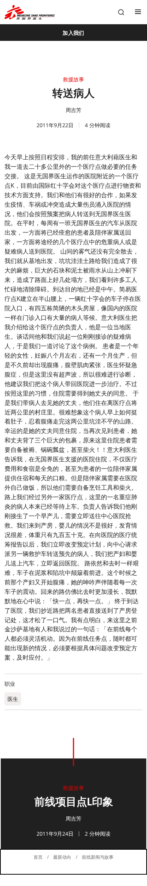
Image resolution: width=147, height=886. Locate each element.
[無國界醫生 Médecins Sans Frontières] (30, 12)
